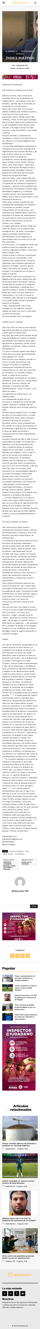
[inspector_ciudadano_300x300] (19, 940)
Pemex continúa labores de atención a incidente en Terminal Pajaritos (25, 978)
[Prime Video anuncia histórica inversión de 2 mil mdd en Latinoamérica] (7, 1016)
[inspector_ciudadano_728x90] (20, 79)
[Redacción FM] (20, 882)
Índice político (8, 854)
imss (27, 851)
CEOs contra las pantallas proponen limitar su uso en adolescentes (25, 1007)
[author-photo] (3, 1149)
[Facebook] (12, 956)
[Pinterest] (22, 956)
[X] (17, 956)
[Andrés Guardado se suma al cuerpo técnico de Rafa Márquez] (7, 988)
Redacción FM (22, 65)
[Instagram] (10, 1293)
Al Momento (11, 51)
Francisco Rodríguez (16, 851)
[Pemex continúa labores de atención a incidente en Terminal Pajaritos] (7, 978)
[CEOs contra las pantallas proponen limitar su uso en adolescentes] (7, 1007)
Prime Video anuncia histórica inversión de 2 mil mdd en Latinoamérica (26, 1017)
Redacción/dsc (10, 1149)
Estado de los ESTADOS (27, 863)
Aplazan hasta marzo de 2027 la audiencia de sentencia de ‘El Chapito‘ (26, 997)
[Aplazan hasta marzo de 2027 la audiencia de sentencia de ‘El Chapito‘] (7, 997)
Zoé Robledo (19, 854)
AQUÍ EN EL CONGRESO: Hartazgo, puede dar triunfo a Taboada (9, 865)
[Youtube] (22, 1293)
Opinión (20, 54)
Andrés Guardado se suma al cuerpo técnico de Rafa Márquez (25, 988)
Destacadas (27, 51)
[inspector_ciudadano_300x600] (19, 1090)
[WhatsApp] (27, 956)
